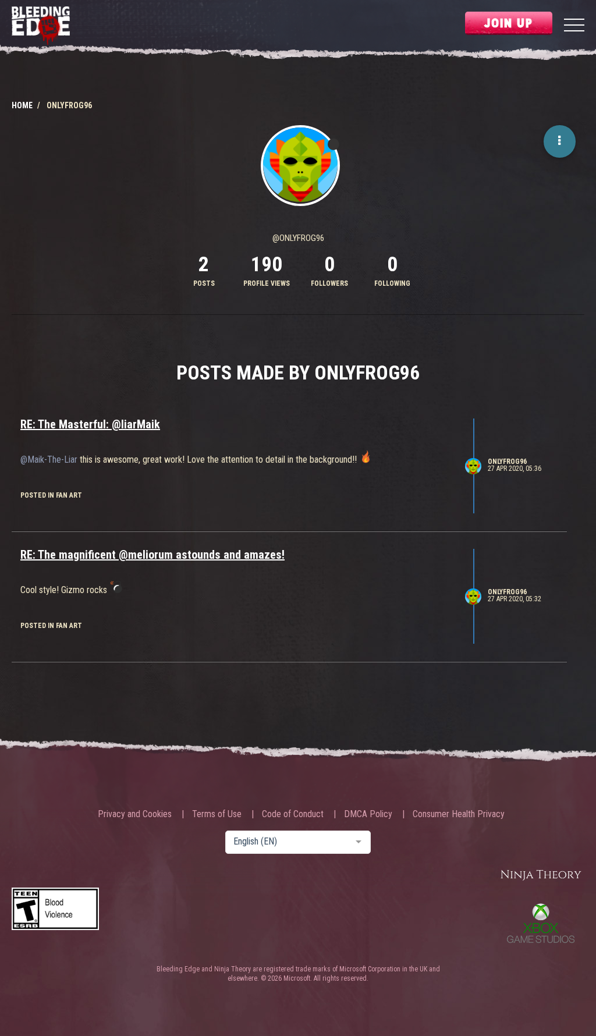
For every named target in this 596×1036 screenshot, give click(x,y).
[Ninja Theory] (540, 875)
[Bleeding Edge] (41, 26)
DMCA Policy (368, 814)
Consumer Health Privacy (459, 814)
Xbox (540, 923)
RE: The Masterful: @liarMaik (90, 424)
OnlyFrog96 (507, 461)
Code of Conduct (293, 814)
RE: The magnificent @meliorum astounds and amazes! (152, 555)
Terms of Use (217, 814)
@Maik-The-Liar (48, 459)
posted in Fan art (51, 495)
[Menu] (574, 26)
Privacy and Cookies (135, 814)
